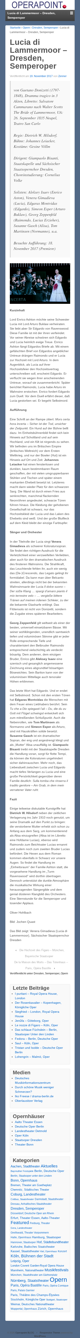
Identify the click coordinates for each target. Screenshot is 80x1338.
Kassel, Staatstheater (25, 1251)
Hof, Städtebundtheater (53, 1242)
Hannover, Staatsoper (23, 1242)
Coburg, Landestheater (28, 1194)
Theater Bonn (24, 1144)
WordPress (40, 1336)
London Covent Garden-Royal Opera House (37, 1265)
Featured (20, 1222)
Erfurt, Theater (21, 1218)
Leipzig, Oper (20, 1261)
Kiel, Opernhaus (48, 1251)
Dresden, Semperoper (45, 27)
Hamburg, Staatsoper (46, 1237)
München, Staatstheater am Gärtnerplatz (34, 1274)
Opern (26, 27)
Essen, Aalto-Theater (45, 1218)
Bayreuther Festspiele (22, 1171)
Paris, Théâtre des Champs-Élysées (35, 1295)
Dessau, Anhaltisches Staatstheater (31, 1203)
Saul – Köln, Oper (27, 1043)
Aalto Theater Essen (28, 1122)
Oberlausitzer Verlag (28, 1100)
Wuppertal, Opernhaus (24, 1308)
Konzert (62, 1251)
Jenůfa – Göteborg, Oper (32, 1020)
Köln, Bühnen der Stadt (32, 1256)
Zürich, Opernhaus (50, 1308)
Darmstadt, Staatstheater (49, 1199)
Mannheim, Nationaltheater (27, 1270)
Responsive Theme (50, 1332)
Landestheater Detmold (31, 1131)
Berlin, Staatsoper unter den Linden (31, 1176)
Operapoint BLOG (25, 1332)
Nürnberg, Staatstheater (30, 1281)
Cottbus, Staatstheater (22, 1199)
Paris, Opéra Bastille (26, 1285)
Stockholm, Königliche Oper (28, 1299)
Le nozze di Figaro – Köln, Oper (36, 1025)
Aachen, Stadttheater (25, 1166)
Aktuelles (49, 1166)
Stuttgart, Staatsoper (56, 1299)
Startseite (15, 27)
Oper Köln (22, 1135)
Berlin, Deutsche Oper (49, 1171)
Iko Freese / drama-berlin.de (34, 1096)
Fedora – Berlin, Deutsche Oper (36, 1038)
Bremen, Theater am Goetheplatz (31, 1185)
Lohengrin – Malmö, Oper (32, 1056)
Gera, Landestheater (21, 1228)
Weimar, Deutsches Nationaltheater (32, 1304)
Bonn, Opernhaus (24, 1180)
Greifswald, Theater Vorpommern (30, 1232)
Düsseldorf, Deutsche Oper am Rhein (32, 1213)
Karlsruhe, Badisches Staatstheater (33, 1246)
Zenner (62, 76)
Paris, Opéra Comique (55, 1285)
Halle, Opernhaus (21, 1237)
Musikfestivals (56, 1270)
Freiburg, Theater (40, 1223)
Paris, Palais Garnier (23, 1290)
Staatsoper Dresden (28, 1140)
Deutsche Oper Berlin (29, 1126)
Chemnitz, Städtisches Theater (30, 1189)
